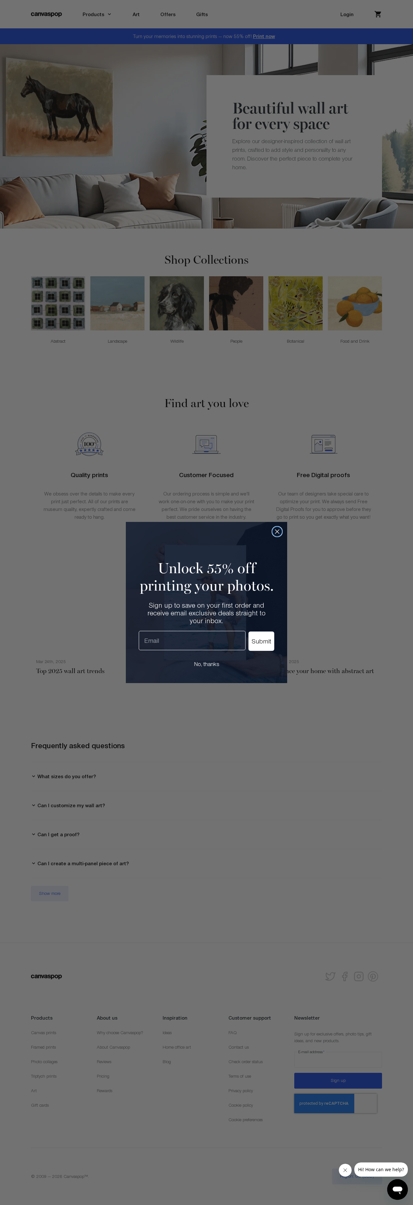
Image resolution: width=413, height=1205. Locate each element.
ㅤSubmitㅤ (261, 641)
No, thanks (206, 664)
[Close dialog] (277, 531)
